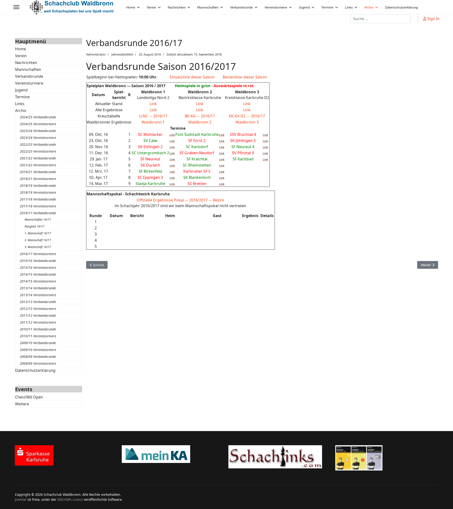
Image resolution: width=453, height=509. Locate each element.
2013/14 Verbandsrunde (38, 288)
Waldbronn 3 (247, 122)
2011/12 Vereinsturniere (38, 322)
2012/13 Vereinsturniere (38, 308)
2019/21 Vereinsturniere (38, 178)
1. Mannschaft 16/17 (38, 233)
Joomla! (20, 499)
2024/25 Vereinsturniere (38, 124)
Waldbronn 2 (199, 122)
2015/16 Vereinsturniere (38, 267)
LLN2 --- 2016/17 (153, 116)
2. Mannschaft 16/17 (38, 240)
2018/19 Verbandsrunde (38, 185)
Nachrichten (26, 62)
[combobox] (380, 18)
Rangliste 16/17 (34, 226)
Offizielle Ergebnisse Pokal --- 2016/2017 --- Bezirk (180, 200)
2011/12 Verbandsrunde (38, 315)
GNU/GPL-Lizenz (70, 499)
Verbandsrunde (29, 76)
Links (19, 103)
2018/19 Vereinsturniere (38, 192)
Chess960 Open (29, 397)
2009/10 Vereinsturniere (38, 349)
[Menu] (16, 7)
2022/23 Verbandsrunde (38, 144)
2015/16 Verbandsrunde (38, 260)
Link (153, 103)
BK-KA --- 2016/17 (200, 116)
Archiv (20, 110)
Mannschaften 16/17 (38, 220)
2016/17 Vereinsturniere (38, 254)
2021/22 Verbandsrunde (38, 158)
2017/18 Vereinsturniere (38, 206)
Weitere (22, 403)
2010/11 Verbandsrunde (38, 329)
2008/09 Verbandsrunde (38, 356)
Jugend (21, 90)
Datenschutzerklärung (35, 370)
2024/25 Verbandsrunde (38, 117)
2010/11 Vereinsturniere (38, 336)
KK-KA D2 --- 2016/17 (247, 116)
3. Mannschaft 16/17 (38, 247)
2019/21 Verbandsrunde (38, 172)
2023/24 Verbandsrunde (38, 130)
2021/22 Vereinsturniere (38, 165)
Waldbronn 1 (153, 122)
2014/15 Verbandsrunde (38, 274)
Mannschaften (28, 69)
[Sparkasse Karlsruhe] (66, 455)
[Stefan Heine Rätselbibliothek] (386, 458)
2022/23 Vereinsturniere (38, 151)
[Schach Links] (279, 456)
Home (20, 48)
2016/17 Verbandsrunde (38, 213)
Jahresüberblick (122, 54)
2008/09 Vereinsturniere (38, 363)
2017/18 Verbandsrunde (38, 199)
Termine (22, 96)
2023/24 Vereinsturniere (38, 137)
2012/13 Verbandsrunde (38, 301)
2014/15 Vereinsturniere (38, 281)
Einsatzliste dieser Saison (192, 77)
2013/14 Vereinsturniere (38, 295)
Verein (21, 55)
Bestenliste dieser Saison (245, 77)
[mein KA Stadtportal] (173, 454)
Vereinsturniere (29, 83)
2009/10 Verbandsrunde (38, 343)
